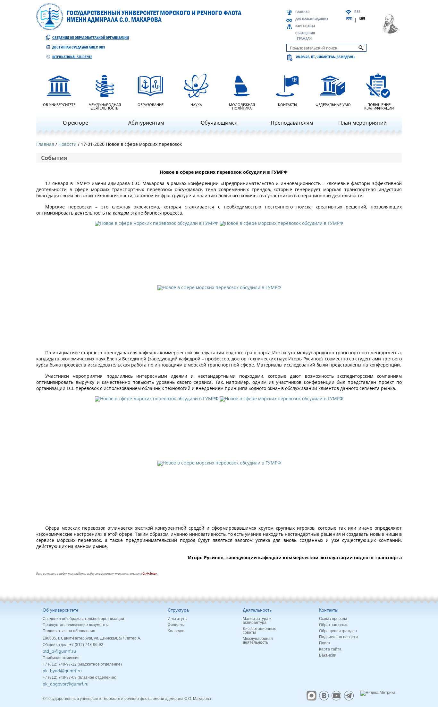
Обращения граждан (338, 631)
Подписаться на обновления (69, 631)
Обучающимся (219, 122)
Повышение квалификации (379, 106)
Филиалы (176, 625)
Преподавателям (292, 122)
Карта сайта (305, 26)
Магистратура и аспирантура (257, 620)
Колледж (176, 631)
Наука (196, 104)
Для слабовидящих (311, 19)
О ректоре (75, 122)
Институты (178, 618)
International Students (72, 57)
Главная (302, 12)
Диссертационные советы (259, 630)
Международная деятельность (104, 106)
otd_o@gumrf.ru (59, 651)
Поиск (324, 643)
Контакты (287, 104)
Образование (151, 104)
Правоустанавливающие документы (76, 625)
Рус (349, 18)
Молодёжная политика (242, 106)
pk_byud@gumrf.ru (62, 670)
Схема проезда (333, 618)
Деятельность (257, 610)
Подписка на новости (338, 637)
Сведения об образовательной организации (90, 37)
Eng (362, 18)
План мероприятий (362, 122)
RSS (357, 11)
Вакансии (327, 655)
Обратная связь (333, 625)
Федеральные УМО (333, 104)
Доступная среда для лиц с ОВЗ (78, 47)
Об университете (59, 104)
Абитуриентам (146, 122)
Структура (178, 610)
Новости (67, 144)
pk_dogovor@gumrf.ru (65, 683)
